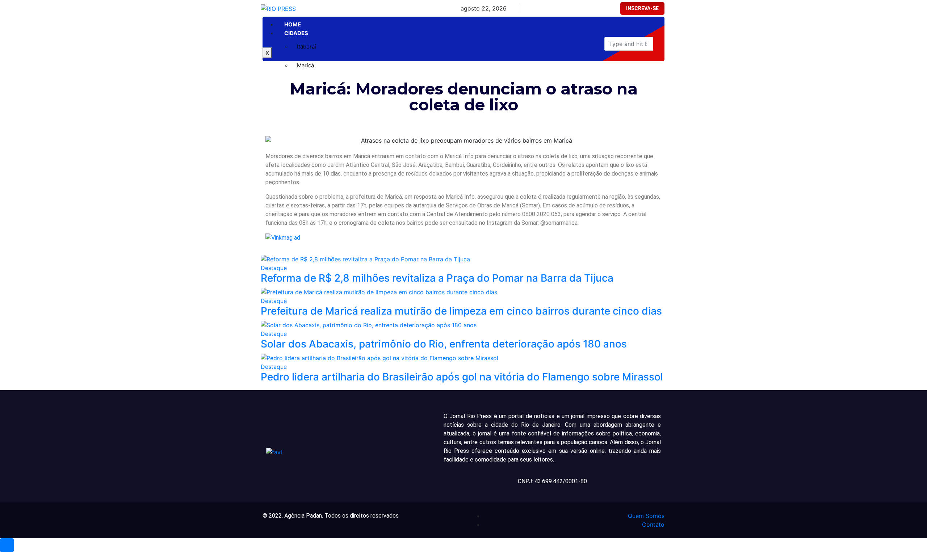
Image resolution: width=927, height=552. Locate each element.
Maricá (305, 65)
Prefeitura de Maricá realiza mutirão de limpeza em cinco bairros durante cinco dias (461, 311)
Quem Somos (646, 515)
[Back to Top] (7, 545)
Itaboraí (306, 46)
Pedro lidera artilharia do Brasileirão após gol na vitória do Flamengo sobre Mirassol (462, 377)
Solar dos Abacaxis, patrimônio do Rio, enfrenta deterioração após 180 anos (444, 344)
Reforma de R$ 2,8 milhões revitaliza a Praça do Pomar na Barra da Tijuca (437, 278)
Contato (653, 524)
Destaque (274, 267)
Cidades (296, 33)
